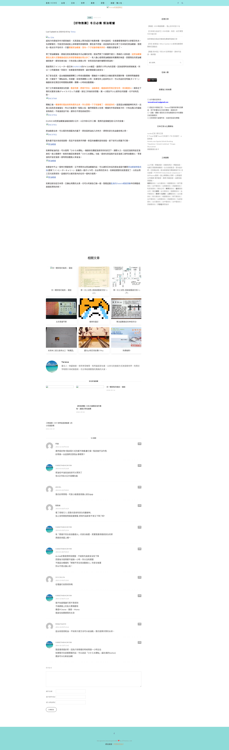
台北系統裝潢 (169, 167)
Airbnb (163, 141)
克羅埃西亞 (167, 165)
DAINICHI (77, 67)
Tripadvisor (151, 144)
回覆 (139, 443)
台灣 (63, 3)
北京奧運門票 (61, 322)
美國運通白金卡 (153, 149)
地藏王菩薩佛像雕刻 (154, 167)
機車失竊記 (93, 322)
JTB (170, 136)
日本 (73, 3)
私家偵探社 (151, 188)
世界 (83, 3)
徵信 (154, 191)
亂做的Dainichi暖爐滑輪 (121, 183)
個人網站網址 (50, 702)
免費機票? (127, 351)
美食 (93, 3)
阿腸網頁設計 (119, 744)
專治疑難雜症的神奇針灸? (126, 322)
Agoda (158, 141)
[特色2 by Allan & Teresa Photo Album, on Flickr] (51, 144)
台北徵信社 (161, 183)
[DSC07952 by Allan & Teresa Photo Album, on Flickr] (51, 135)
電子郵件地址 (50, 697)
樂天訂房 (159, 133)
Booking (170, 141)
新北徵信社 (156, 196)
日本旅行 (165, 136)
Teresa (73, 32)
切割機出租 (155, 170)
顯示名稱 (49, 691)
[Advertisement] (93, 225)
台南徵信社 (166, 186)
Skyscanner (151, 147)
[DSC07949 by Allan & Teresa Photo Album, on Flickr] (51, 98)
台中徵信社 (156, 186)
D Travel (150, 136)
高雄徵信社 (176, 186)
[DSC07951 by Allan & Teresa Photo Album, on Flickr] (51, 125)
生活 (89, 17)
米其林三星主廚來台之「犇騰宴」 (61, 351)
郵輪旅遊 (158, 165)
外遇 (160, 194)
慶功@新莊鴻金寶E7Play (94, 351)
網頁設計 (165, 204)
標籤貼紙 (176, 165)
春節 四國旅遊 (168, 178)
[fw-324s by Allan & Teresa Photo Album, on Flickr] (50, 37)
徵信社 (153, 183)
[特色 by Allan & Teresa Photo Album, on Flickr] (51, 161)
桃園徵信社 (171, 183)
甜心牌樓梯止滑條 (167, 175)
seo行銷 (150, 165)
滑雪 (103, 3)
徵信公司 (160, 188)
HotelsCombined (162, 144)
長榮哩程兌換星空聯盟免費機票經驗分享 (162, 39)
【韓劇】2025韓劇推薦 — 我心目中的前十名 (163, 26)
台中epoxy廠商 (153, 175)
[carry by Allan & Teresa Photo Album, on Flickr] (51, 177)
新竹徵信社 (176, 196)
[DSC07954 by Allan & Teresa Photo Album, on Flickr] (51, 115)
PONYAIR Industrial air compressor (167, 173)
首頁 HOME (51, 3)
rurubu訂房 (151, 133)
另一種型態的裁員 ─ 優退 (61, 290)
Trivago (172, 144)
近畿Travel (158, 136)
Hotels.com (151, 141)
